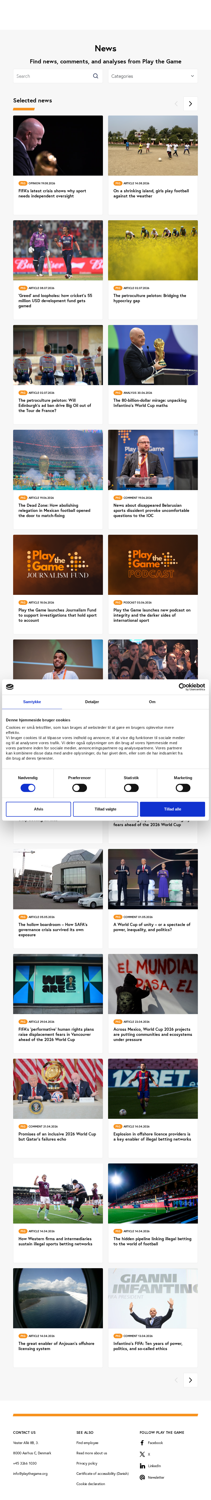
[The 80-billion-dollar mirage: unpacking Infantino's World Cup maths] (153, 375)
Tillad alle (172, 809)
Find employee (87, 1442)
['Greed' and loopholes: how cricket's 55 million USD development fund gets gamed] (58, 270)
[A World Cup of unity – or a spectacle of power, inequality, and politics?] (153, 899)
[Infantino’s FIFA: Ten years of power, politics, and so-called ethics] (153, 1318)
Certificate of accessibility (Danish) (102, 1473)
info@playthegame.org (30, 1473)
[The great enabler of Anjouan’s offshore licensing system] (58, 1318)
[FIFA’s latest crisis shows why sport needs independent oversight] (58, 165)
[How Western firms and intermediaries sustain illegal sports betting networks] (58, 1213)
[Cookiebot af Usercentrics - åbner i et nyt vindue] (182, 687)
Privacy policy (86, 1463)
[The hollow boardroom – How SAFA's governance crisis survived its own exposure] (58, 899)
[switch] (79, 788)
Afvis (38, 809)
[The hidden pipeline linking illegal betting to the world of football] (153, 1213)
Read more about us (91, 1452)
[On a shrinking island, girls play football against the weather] (153, 165)
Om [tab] (152, 702)
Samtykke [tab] (32, 702)
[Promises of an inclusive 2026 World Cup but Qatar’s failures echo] (58, 1108)
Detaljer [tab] (92, 702)
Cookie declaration (90, 1483)
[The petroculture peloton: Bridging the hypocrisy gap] (153, 270)
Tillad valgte (105, 809)
